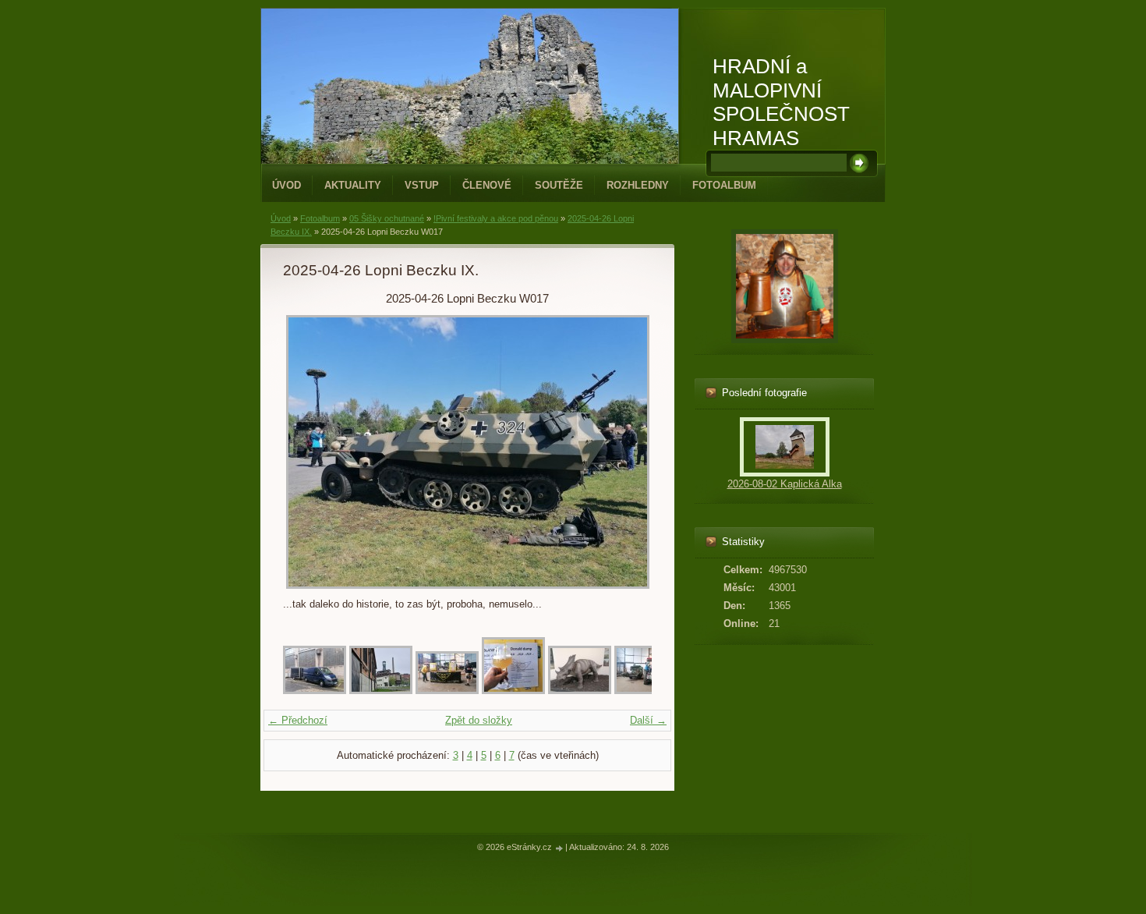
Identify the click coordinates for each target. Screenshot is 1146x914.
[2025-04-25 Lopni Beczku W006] (579, 690)
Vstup (422, 185)
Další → (648, 720)
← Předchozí (297, 720)
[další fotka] (626, 452)
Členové (486, 185)
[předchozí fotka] (308, 452)
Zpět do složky (478, 720)
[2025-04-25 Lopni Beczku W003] (380, 690)
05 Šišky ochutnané (386, 218)
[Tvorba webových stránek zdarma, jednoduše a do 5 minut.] (559, 848)
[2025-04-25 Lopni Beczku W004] (447, 690)
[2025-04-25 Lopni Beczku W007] (645, 690)
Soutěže (559, 185)
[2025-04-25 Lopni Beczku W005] (513, 690)
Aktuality (352, 185)
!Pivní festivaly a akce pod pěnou (495, 218)
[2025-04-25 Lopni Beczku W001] (314, 690)
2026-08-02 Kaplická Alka (784, 484)
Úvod (286, 185)
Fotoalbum (724, 185)
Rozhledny (638, 185)
